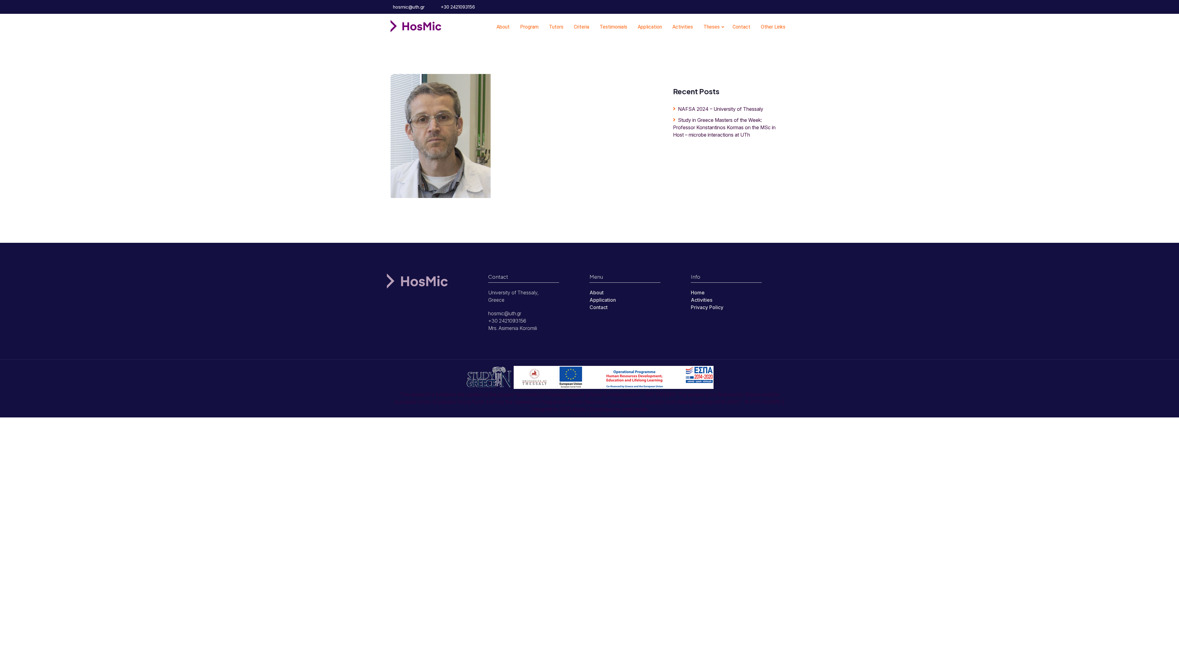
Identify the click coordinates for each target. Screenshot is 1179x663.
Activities (682, 27)
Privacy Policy (707, 307)
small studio (635, 409)
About (503, 27)
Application (650, 27)
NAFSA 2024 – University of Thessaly (720, 109)
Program (529, 27)
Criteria (581, 27)
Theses (711, 27)
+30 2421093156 (457, 7)
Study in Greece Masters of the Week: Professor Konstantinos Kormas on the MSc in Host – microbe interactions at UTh (724, 127)
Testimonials (613, 27)
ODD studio (573, 409)
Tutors (556, 27)
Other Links (773, 27)
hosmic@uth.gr (408, 7)
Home (698, 292)
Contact (741, 27)
